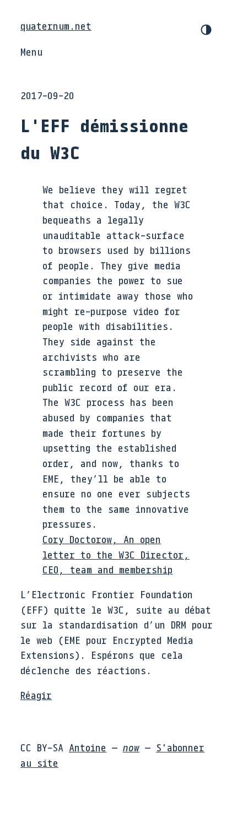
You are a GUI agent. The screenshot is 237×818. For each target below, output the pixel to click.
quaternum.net (55, 26)
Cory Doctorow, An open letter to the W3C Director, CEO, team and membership (116, 554)
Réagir (36, 695)
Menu (31, 52)
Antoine (87, 747)
